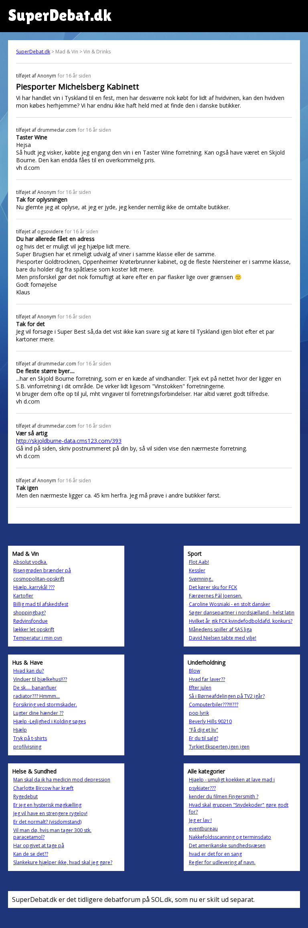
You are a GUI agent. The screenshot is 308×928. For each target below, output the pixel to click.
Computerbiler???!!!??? (213, 704)
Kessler (197, 570)
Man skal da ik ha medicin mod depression (61, 779)
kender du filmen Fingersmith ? (223, 796)
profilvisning (27, 746)
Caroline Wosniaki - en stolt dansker (229, 604)
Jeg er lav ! (200, 820)
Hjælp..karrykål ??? (34, 587)
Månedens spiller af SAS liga (220, 629)
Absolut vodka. (30, 562)
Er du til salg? (203, 738)
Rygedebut (25, 796)
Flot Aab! (199, 562)
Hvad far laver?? (207, 679)
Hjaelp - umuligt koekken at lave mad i (232, 779)
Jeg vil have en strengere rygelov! (50, 813)
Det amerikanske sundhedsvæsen (227, 845)
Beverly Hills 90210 (210, 721)
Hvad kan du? (28, 670)
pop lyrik (199, 713)
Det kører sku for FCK (213, 587)
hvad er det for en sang (215, 853)
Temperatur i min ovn (37, 637)
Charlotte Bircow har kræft (43, 788)
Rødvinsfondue (30, 621)
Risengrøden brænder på (42, 570)
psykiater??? (202, 788)
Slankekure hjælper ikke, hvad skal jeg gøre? (62, 862)
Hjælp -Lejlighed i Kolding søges (49, 721)
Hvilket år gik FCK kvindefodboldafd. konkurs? (240, 621)
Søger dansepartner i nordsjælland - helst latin (241, 612)
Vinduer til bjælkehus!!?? (40, 679)
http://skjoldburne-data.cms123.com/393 (69, 441)
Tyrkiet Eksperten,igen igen (219, 746)
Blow (194, 670)
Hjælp (20, 729)
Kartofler (23, 595)
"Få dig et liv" (203, 729)
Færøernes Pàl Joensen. (215, 595)
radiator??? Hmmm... (36, 696)
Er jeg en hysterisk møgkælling (47, 805)
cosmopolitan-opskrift (38, 578)
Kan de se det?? (30, 853)
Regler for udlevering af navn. (222, 862)
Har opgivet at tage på (38, 845)
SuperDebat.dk (33, 51)
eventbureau (203, 828)
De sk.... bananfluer (35, 687)
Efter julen (200, 687)
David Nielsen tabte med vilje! (222, 637)
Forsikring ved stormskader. (45, 704)
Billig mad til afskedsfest (40, 604)
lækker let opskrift (33, 629)
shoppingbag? (29, 612)
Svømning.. (201, 578)
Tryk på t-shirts (30, 738)
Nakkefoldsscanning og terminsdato (230, 837)
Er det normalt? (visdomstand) (47, 821)
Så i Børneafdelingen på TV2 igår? (227, 696)
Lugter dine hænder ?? (38, 713)
